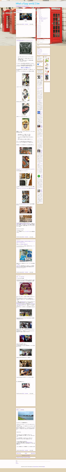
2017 (39, 12)
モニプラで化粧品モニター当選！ (41, 151)
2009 (39, 32)
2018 (39, 11)
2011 (39, 30)
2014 (39, 27)
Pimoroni (23, 301)
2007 (39, 33)
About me (17, 463)
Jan (39, 23)
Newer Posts (18, 453)
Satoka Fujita (38, 63)
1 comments (26, 272)
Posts (39, 41)
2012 (39, 29)
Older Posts (33, 453)
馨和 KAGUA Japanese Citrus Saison (25, 223)
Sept (39, 14)
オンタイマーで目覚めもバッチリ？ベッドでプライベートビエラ (39, 88)
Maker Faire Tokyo (19, 303)
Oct (39, 13)
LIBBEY (17, 223)
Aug (39, 15)
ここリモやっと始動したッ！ (40, 163)
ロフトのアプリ (27, 231)
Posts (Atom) (28, 455)
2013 (39, 28)
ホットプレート (20, 188)
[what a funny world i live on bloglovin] (40, 72)
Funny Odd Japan (39, 50)
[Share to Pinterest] (32, 24)
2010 (39, 31)
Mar (39, 22)
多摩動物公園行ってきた (41, 77)
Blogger (43, 466)
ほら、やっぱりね (20, 276)
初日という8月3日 (20, 409)
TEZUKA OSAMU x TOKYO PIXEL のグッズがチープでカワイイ (43, 19)
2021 (39, 10)
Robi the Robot (39, 49)
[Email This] (29, 24)
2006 (39, 34)
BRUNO (33, 188)
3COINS (22, 244)
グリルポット (25, 188)
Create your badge (39, 65)
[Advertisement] (25, 31)
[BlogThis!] (30, 24)
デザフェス (24, 303)
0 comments (26, 24)
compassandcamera (36, 466)
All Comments (40, 42)
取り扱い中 (25, 244)
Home (26, 453)
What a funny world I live (27, 3)
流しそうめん (19, 10)
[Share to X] (31, 24)
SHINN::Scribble (39, 51)
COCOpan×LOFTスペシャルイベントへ (24, 40)
